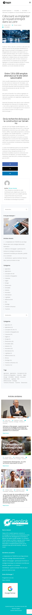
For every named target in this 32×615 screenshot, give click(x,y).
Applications (8, 271)
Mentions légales (16, 608)
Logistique (7, 297)
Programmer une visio (8, 578)
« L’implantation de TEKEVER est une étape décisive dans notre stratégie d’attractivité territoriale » (15, 244)
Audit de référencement (16, 610)
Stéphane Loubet (18, 420)
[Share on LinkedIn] (10, 173)
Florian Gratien (17, 25)
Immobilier (7, 27)
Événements (8, 285)
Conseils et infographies (11, 276)
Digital (6, 280)
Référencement (9, 299)
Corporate (7, 278)
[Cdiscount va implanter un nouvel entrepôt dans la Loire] (16, 37)
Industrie (7, 290)
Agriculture (7, 269)
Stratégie (7, 304)
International (8, 295)
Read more (6, 433)
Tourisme (7, 309)
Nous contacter (6, 580)
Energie (7, 283)
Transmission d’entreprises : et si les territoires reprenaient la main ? (14, 462)
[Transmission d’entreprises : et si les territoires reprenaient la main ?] (16, 445)
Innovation (7, 292)
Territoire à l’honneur (10, 306)
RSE (6, 302)
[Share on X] (10, 169)
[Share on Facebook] (10, 164)
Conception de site (9, 273)
